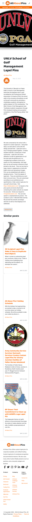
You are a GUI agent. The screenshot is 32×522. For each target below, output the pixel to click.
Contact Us (24, 478)
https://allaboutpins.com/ (11, 186)
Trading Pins (6, 487)
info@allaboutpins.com (10, 194)
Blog (13, 476)
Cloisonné (5, 481)
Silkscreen (5, 494)
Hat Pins (5, 497)
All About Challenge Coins (14, 480)
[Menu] (3, 3)
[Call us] (29, 3)
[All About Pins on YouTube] (22, 467)
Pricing (5, 476)
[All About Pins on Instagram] (12, 467)
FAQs (23, 480)
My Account (25, 483)
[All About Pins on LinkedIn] (19, 467)
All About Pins (8, 75)
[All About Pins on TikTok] (27, 467)
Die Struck (5, 484)
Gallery (5, 504)
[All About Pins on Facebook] (5, 467)
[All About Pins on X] (8, 467)
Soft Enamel (6, 479)
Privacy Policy (18, 514)
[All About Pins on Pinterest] (15, 467)
